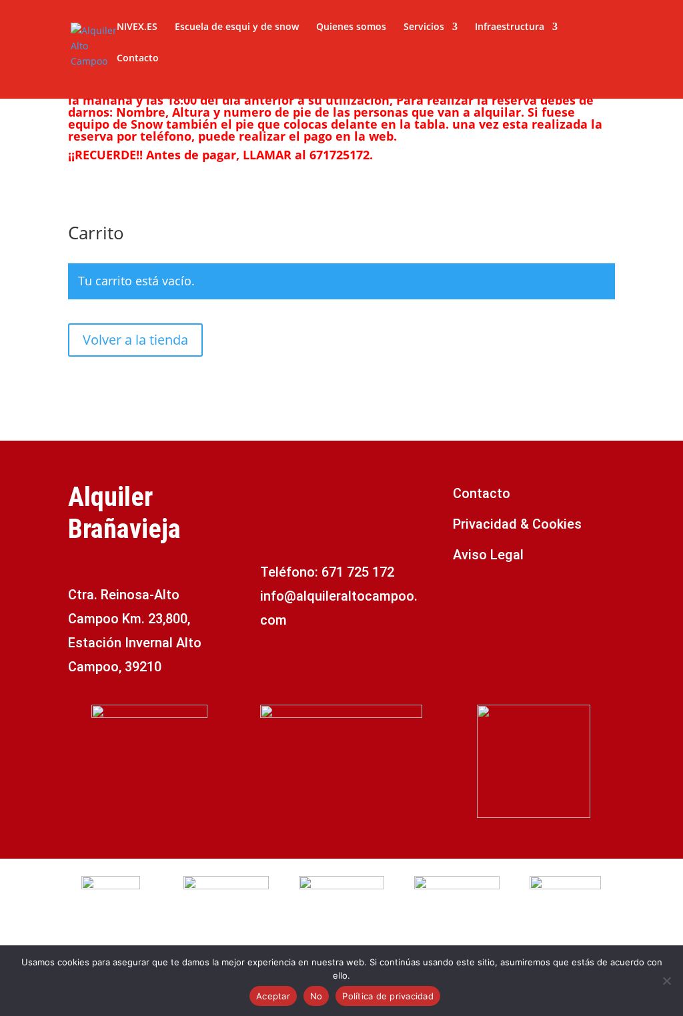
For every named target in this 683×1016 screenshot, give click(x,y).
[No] (666, 980)
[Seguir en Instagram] (490, 597)
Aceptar (273, 996)
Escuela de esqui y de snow (237, 27)
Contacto (138, 58)
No (316, 996)
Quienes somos (351, 27)
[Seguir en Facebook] (463, 597)
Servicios (424, 27)
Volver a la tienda (135, 340)
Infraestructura (509, 27)
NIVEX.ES (137, 27)
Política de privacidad (388, 996)
